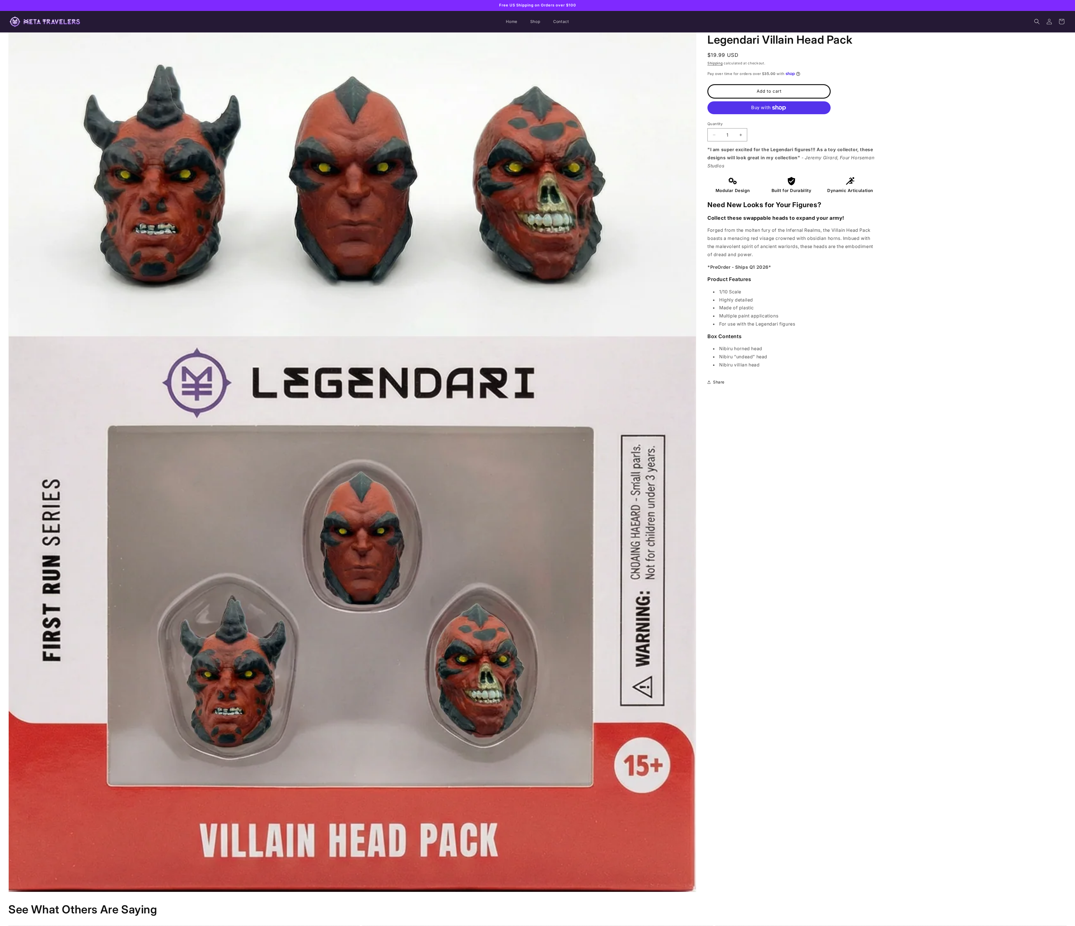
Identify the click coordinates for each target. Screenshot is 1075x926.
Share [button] (719, 382)
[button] (1037, 21)
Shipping (715, 63)
